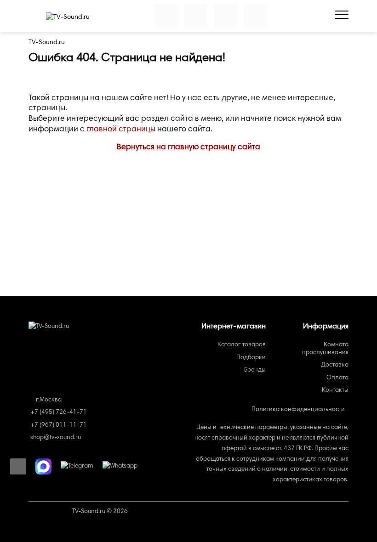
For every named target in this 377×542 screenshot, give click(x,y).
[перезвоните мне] (18, 466)
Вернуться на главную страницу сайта (188, 147)
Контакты (335, 390)
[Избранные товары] (195, 16)
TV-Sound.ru (47, 42)
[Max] (43, 466)
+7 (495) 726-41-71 (58, 412)
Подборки (251, 358)
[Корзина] (225, 16)
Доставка (334, 365)
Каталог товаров (241, 345)
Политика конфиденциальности (298, 409)
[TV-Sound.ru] (68, 17)
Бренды (255, 370)
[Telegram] (77, 466)
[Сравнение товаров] (165, 16)
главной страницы (120, 129)
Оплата (337, 378)
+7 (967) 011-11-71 (58, 425)
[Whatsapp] (120, 466)
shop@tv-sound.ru (55, 438)
